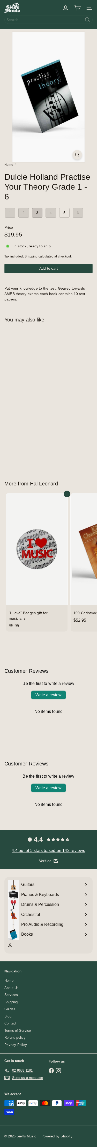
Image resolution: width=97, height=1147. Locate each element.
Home (8, 165)
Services (11, 995)
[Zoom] (77, 155)
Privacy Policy (15, 1045)
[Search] (87, 20)
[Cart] (77, 7)
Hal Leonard (44, 483)
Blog (7, 1016)
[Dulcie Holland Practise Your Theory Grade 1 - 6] (37, 398)
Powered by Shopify (56, 1136)
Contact (10, 1023)
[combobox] (48, 20)
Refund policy (15, 1038)
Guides (9, 1009)
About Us (11, 988)
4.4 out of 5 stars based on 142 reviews (48, 850)
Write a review (48, 695)
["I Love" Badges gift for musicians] (37, 562)
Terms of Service (17, 1031)
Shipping (31, 256)
